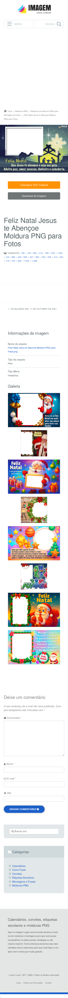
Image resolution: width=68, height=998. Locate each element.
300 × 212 (38, 253)
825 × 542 (41, 257)
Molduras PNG (20, 885)
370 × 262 (16, 260)
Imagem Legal (15, 974)
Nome (10, 764)
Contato (48, 982)
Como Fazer (19, 869)
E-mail (11, 778)
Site (9, 793)
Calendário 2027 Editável (34, 185)
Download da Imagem (34, 196)
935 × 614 (53, 257)
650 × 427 (28, 257)
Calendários (18, 866)
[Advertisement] (34, 70)
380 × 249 (16, 257)
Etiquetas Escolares (23, 877)
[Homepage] (34, 9)
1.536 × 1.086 (30, 260)
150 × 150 (26, 253)
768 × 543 (50, 253)
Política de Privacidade (33, 982)
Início (18, 982)
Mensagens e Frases (24, 881)
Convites (17, 873)
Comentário (14, 718)
